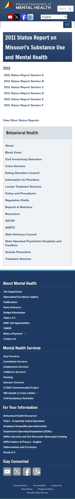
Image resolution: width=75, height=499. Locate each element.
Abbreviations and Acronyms (20, 447)
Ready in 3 (9, 452)
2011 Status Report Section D (24, 93)
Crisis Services (15, 166)
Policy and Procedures (20, 193)
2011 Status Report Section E (24, 99)
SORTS (10, 227)
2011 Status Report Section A (24, 75)
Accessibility (30, 17)
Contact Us (9, 339)
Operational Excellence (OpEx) (20, 297)
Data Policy (27, 489)
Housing (8, 377)
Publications (10, 302)
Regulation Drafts (17, 200)
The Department (12, 291)
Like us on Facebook (23, 17)
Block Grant (13, 152)
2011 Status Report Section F (24, 105)
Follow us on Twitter (17, 17)
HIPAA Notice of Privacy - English (22, 442)
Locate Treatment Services (23, 186)
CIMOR (7, 328)
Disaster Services (13, 382)
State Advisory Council (20, 234)
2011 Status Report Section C (24, 87)
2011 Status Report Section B (24, 81)
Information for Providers (22, 179)
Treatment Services (18, 258)
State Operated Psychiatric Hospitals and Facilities (33, 243)
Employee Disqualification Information (25, 426)
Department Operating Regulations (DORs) (27, 431)
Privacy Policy (20, 485)
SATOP (10, 220)
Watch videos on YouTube (10, 17)
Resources (12, 213)
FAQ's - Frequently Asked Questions (24, 421)
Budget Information (14, 312)
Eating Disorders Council (22, 172)
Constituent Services (15, 361)
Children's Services (14, 372)
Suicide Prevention (18, 252)
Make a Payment (12, 333)
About (9, 145)
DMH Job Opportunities (16, 323)
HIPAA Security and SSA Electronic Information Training (35, 436)
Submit (69, 9)
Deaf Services (11, 356)
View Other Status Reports (21, 120)
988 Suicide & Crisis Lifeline (19, 393)
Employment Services (16, 366)
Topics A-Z (9, 317)
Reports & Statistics (18, 207)
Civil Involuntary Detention (23, 159)
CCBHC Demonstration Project (21, 387)
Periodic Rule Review (37, 493)
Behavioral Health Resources (20, 415)
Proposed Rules (46, 489)
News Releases (12, 307)
